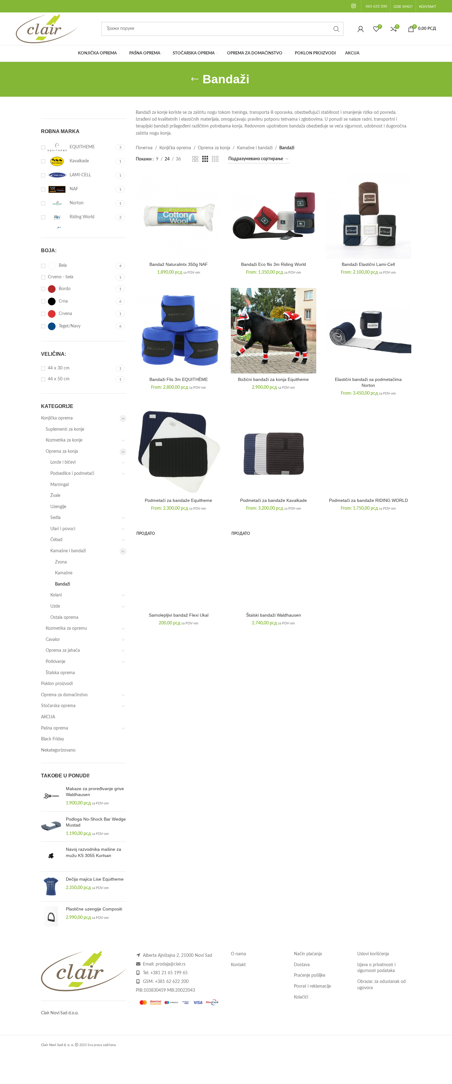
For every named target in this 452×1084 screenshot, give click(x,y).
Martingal (59, 485)
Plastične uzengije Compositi (94, 908)
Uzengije (58, 507)
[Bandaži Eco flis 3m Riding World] (274, 216)
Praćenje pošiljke (309, 975)
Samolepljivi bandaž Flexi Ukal (178, 615)
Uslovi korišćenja (373, 954)
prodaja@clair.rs (170, 964)
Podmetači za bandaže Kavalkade (273, 500)
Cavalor (53, 639)
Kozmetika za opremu (66, 628)
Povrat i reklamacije (312, 986)
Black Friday (52, 739)
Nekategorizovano (58, 750)
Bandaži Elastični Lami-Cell (368, 264)
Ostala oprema (64, 617)
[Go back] (195, 79)
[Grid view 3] (205, 159)
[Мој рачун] (360, 29)
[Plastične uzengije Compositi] (51, 916)
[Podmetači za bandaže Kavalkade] (274, 452)
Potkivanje (55, 662)
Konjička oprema (57, 418)
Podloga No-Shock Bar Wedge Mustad (96, 822)
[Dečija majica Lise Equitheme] (51, 886)
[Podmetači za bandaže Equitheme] (178, 452)
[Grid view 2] (195, 159)
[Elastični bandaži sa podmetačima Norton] (368, 331)
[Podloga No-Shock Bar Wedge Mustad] (51, 826)
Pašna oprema (54, 728)
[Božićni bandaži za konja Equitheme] (274, 331)
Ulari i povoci (62, 529)
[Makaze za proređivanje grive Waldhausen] (51, 796)
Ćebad (56, 540)
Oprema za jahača (63, 650)
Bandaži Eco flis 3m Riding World (273, 264)
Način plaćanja (308, 954)
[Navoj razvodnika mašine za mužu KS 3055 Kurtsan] (51, 856)
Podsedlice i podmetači (72, 473)
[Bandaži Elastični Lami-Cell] (368, 216)
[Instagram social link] (353, 6)
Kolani (56, 595)
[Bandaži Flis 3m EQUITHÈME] (178, 331)
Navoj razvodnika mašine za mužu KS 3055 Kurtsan (93, 852)
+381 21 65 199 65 (169, 973)
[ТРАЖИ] (336, 29)
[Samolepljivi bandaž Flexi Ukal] (178, 566)
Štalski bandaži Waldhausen (273, 615)
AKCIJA (48, 717)
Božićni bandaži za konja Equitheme (273, 379)
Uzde (55, 606)
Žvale (55, 495)
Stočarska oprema (58, 706)
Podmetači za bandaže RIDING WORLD (368, 500)
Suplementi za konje (65, 429)
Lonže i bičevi (62, 462)
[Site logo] (47, 28)
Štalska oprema (60, 673)
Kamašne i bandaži (68, 551)
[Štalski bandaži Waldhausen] (274, 566)
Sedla (55, 518)
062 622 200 (376, 6)
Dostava (302, 965)
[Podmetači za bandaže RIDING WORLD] (368, 452)
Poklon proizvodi (57, 684)
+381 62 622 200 (172, 982)
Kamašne (63, 573)
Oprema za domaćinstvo (64, 695)
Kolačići (301, 997)
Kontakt (238, 965)
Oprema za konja (62, 451)
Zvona (61, 562)
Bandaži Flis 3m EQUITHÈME (178, 379)
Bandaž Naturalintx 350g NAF (178, 264)
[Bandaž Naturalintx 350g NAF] (178, 216)
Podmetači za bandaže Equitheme (178, 500)
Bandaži (62, 584)
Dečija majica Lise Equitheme (95, 879)
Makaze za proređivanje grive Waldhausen (95, 791)
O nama (238, 954)
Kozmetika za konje (64, 440)
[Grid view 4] (215, 159)
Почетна (144, 148)
